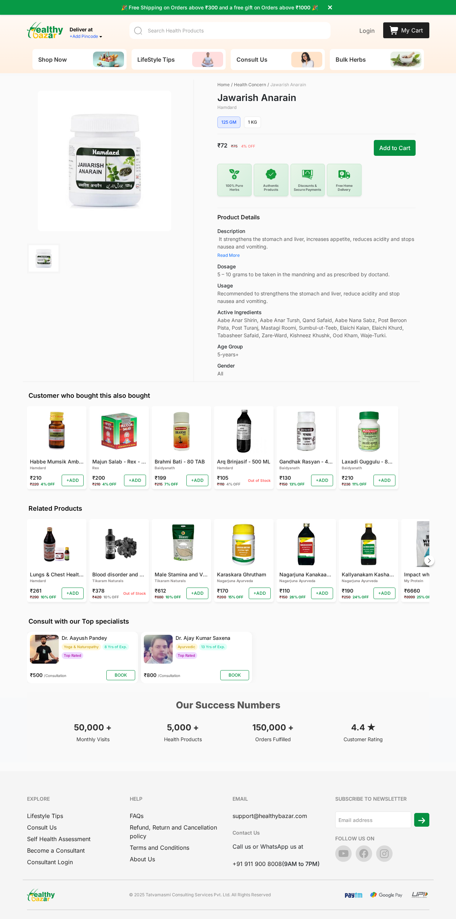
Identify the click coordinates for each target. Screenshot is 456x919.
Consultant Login (50, 862)
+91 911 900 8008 (257, 863)
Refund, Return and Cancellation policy (173, 832)
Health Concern (250, 84)
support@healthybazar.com (270, 815)
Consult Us (42, 827)
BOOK (121, 675)
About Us (142, 859)
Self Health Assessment (58, 839)
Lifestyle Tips (45, 815)
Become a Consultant (56, 850)
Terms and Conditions (159, 847)
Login (367, 30)
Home (223, 84)
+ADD (72, 480)
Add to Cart (394, 147)
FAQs (136, 815)
